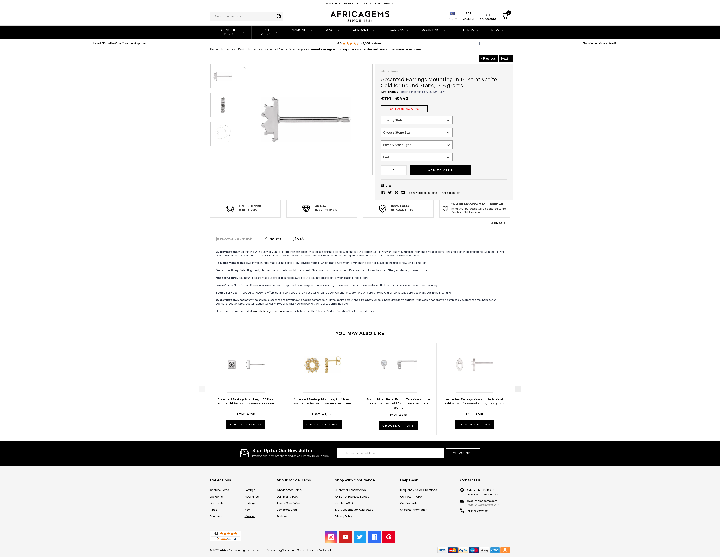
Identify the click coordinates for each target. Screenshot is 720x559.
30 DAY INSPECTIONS (326, 208)
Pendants (361, 30)
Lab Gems (265, 32)
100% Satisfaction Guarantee (354, 510)
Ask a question (451, 192)
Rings (331, 30)
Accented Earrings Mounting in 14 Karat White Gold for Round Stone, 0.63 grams (246, 401)
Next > (506, 58)
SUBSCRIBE (463, 453)
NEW (495, 30)
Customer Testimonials (350, 490)
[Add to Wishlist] (250, 381)
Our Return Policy (411, 496)
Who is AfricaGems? (290, 490)
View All (250, 516)
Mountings (431, 30)
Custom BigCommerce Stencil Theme (291, 550)
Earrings (396, 30)
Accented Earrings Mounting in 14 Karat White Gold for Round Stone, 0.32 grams (474, 401)
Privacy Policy (343, 516)
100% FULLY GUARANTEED (402, 208)
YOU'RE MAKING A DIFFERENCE (477, 204)
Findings (466, 30)
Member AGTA (344, 503)
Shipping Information (413, 510)
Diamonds (299, 30)
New (247, 510)
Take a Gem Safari (288, 503)
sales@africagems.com (267, 311)
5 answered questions (423, 192)
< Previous (488, 58)
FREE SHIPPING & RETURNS (250, 208)
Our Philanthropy (287, 496)
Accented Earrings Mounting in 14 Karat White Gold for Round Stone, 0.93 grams (322, 401)
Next (518, 389)
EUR (450, 19)
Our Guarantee (409, 503)
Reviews (282, 516)
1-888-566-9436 (477, 511)
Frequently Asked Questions (418, 490)
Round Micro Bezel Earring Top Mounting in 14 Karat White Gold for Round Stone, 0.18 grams (398, 403)
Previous (202, 389)
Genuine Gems (228, 32)
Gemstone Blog (287, 510)
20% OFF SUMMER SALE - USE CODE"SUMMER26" (360, 3)
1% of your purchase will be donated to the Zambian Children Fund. (479, 210)
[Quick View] (242, 381)
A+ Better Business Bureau (352, 496)
